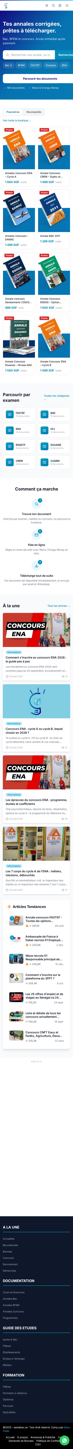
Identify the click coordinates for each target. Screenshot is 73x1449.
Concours (8, 1257)
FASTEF (35, 65)
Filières (7, 1345)
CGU (38, 1444)
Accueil (10, 1437)
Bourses (7, 1251)
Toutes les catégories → (56, 397)
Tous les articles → (58, 605)
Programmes (10, 1317)
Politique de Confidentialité (51, 1440)
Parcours (8, 1405)
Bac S (8, 65)
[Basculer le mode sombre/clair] (47, 5)
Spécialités (9, 1412)
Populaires (12, 111)
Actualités (8, 1238)
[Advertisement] (36, 1100)
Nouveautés (34, 111)
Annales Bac (10, 1298)
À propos (22, 1437)
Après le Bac (10, 1339)
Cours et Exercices (13, 1292)
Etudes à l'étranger (14, 1358)
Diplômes (8, 1399)
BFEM (21, 65)
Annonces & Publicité (43, 1437)
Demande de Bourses (21, 1440)
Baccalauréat (10, 1245)
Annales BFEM (11, 1305)
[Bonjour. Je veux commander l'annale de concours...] (64, 1440)
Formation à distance (15, 1393)
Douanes (51, 65)
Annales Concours (13, 1311)
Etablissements (11, 1352)
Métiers (7, 1365)
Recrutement (10, 1264)
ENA (64, 65)
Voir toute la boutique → (17, 120)
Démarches (9, 1270)
